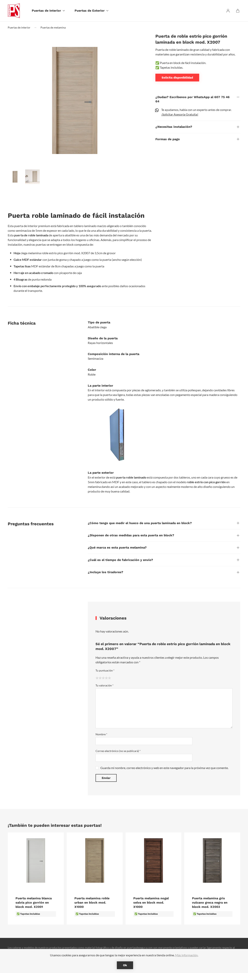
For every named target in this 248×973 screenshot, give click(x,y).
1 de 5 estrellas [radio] (97, 677)
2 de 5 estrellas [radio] (100, 677)
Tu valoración (105, 685)
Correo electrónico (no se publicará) (118, 751)
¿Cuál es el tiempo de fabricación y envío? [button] (120, 560)
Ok (125, 965)
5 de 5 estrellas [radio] (109, 677)
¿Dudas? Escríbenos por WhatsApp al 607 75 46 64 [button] (192, 99)
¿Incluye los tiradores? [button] (105, 572)
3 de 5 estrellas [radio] (103, 677)
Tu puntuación (105, 670)
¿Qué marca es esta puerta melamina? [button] (117, 547)
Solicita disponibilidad (177, 77)
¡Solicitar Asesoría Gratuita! (179, 114)
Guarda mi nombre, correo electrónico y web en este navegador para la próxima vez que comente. (164, 768)
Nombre (101, 734)
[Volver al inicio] (15, 10)
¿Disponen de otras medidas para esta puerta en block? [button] (131, 535)
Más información (186, 955)
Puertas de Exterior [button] (90, 10)
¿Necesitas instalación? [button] (173, 127)
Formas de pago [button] (167, 139)
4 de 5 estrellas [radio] (106, 677)
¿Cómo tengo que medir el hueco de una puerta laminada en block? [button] (140, 523)
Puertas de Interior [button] (46, 10)
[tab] (15, 176)
